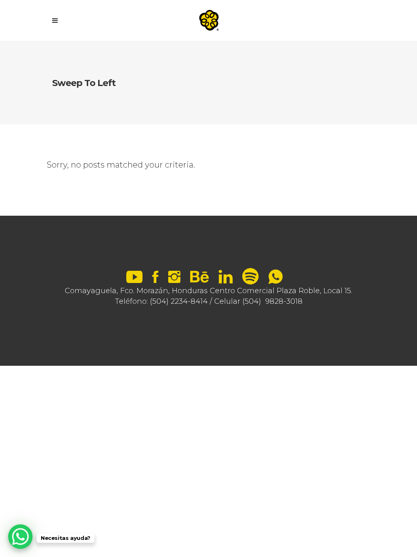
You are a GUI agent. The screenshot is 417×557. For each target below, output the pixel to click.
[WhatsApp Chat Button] (20, 536)
